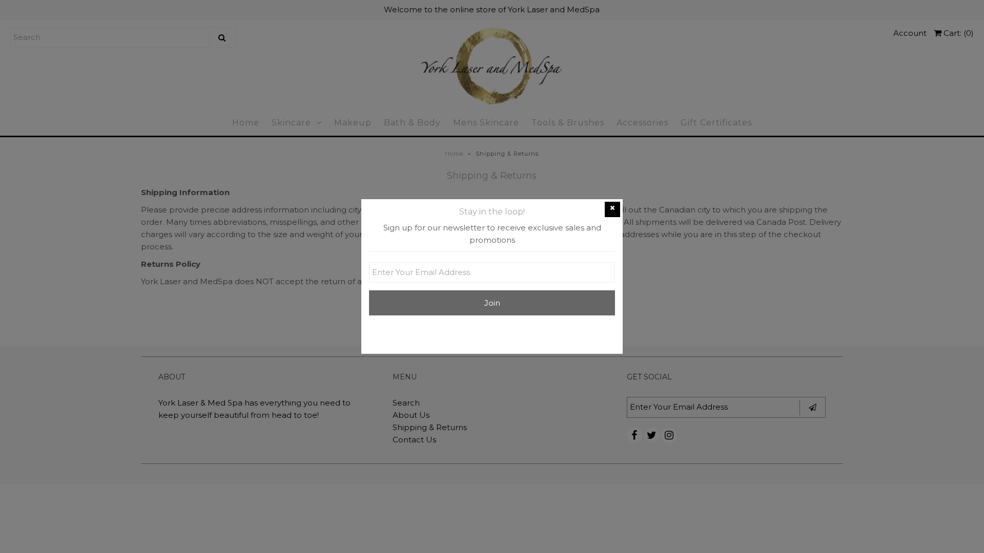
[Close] (612, 209)
